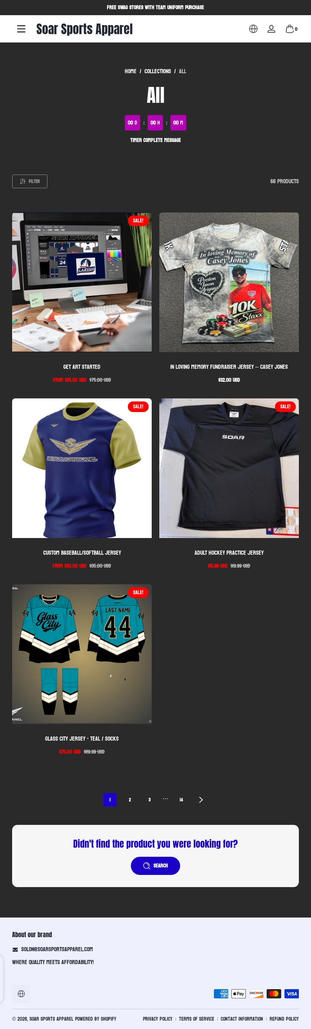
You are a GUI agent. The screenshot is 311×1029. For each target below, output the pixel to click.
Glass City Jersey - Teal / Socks (82, 738)
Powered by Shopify (95, 1019)
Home (131, 71)
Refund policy (284, 1019)
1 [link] (110, 800)
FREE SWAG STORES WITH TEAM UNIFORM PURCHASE (155, 7)
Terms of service (196, 1019)
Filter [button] (34, 181)
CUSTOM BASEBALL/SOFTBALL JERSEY (82, 552)
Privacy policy (158, 1019)
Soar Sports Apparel (52, 1019)
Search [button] (161, 865)
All (182, 71)
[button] (253, 29)
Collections (158, 71)
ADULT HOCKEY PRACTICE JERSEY (229, 552)
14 (181, 800)
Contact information (242, 1019)
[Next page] (201, 800)
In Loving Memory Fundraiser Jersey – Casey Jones (229, 366)
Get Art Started (82, 366)
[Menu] (21, 29)
